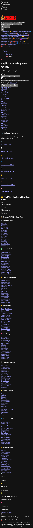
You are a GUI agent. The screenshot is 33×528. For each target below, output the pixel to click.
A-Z (18, 76)
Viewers (3, 76)
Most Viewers (4, 80)
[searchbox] (10, 22)
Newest (14, 76)
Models (6, 51)
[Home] (5, 50)
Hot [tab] (4, 85)
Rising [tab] (10, 85)
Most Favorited (13, 80)
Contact (10, 512)
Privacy (3, 512)
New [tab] (16, 85)
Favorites (9, 76)
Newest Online (21, 80)
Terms (6, 512)
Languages (9, 54)
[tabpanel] (16, 108)
